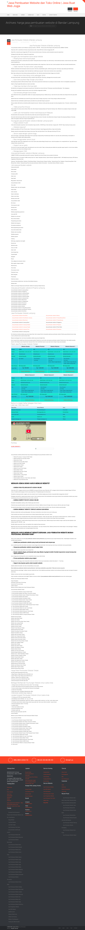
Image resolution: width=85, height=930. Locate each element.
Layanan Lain (31, 14)
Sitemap (75, 928)
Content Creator (53, 14)
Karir (8, 789)
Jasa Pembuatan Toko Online (14, 827)
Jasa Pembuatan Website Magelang (15, 869)
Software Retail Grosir (12, 914)
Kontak (44, 14)
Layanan (23, 14)
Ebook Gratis (64, 772)
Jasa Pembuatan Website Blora (69, 815)
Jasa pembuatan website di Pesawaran (53, 329)
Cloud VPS (27, 775)
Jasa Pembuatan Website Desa (14, 849)
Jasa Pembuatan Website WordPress (15, 904)
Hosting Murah (46, 772)
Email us (69, 760)
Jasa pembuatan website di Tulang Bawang (54, 320)
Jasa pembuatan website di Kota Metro (20, 315)
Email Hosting (46, 781)
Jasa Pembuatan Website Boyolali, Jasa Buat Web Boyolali (69, 819)
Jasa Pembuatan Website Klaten (14, 867)
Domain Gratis (28, 793)
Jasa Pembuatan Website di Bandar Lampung (26, 40)
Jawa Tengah (9, 795)
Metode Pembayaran (66, 789)
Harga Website (11, 819)
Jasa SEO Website (12, 909)
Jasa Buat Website (12, 822)
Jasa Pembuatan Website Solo (14, 896)
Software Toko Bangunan (13, 919)
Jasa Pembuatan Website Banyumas (15, 837)
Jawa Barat (9, 797)
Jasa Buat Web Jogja (29, 783)
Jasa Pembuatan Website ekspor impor (14, 853)
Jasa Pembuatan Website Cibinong (70, 822)
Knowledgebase (65, 774)
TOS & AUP (64, 791)
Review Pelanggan (29, 796)
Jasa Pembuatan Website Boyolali (15, 847)
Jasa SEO (27, 778)
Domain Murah (28, 772)
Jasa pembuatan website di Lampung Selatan (21, 324)
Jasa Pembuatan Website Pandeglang (67, 826)
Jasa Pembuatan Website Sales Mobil (15, 889)
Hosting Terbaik (28, 789)
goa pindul (9, 806)
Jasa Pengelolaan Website (13, 906)
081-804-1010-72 (21, 760)
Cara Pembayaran (65, 778)
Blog (38, 14)
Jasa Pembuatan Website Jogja (14, 859)
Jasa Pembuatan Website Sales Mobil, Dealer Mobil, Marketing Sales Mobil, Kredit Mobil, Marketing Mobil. (69, 800)
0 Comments (34, 42)
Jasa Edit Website (46, 791)
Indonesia (9, 800)
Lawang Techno (15, 42)
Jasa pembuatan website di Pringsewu (53, 324)
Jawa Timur (9, 794)
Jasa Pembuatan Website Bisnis (14, 844)
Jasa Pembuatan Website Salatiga (15, 886)
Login (63, 784)
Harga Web (15, 14)
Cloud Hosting (46, 776)
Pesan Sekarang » (25, 371)
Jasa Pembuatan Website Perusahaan (12, 878)
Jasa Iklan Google (11, 824)
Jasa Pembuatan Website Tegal (14, 901)
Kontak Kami (9, 787)
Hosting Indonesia (47, 774)
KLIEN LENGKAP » (15, 446)
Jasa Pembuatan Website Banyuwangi (12, 841)
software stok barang (12, 916)
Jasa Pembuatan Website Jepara (14, 857)
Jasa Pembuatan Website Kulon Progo (69, 831)
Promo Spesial (10, 791)
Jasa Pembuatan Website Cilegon (69, 835)
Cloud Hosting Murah (29, 773)
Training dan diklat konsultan (14, 921)
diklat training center (14, 804)
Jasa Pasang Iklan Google (30, 780)
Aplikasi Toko (46, 800)
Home (8, 14)
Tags (71, 928)
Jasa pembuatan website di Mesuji (52, 315)
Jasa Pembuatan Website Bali (14, 834)
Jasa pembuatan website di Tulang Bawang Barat (55, 317)
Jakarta (8, 798)
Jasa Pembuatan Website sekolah (15, 891)
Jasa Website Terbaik (29, 791)
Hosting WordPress (47, 778)
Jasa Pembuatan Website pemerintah (15, 874)
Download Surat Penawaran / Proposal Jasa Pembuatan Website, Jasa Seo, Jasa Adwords (15, 815)
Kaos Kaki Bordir (16, 802)
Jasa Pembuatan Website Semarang (15, 894)
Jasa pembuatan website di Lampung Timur (20, 329)
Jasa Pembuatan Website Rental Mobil (14, 883)
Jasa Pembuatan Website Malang (15, 871)
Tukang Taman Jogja (16, 806)
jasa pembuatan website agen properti (13, 831)
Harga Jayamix (10, 802)
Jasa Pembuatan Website (25, 42)
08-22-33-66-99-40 (45, 760)
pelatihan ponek (11, 911)
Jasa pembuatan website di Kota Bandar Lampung (22, 317)
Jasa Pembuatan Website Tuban (69, 805)
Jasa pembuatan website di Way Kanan (20, 320)
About (63, 928)
